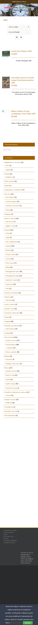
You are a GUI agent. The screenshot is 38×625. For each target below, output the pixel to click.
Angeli (8, 237)
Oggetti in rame (10, 226)
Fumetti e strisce (11, 340)
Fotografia (7, 321)
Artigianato (7, 214)
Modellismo (9, 177)
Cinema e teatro (10, 254)
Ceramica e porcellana (11, 293)
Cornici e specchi (9, 304)
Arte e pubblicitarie (11, 242)
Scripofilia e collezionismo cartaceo (15, 392)
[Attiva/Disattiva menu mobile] (34, 13)
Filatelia (6, 317)
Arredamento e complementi (13, 190)
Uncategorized (8, 407)
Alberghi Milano (25, 555)
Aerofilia (6, 174)
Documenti (9, 359)
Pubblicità (9, 403)
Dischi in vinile (10, 375)
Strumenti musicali (11, 388)
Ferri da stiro (9, 221)
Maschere (9, 300)
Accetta (28, 623)
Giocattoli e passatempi (11, 326)
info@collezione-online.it (19, 1)
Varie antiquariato (9, 415)
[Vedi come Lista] (21, 37)
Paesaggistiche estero (12, 271)
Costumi (8, 259)
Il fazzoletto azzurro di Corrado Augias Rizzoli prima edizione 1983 (22, 80)
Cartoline (7, 230)
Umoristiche (9, 284)
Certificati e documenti (12, 206)
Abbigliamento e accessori (12, 162)
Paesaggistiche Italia (12, 276)
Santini (8, 210)
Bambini (8, 250)
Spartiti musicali (11, 384)
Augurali (8, 246)
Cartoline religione (11, 201)
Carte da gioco (10, 329)
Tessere (8, 395)
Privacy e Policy (16, 623)
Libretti (8, 379)
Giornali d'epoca (10, 344)
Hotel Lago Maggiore (27, 559)
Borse (7, 165)
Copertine (10, 348)
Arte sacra (7, 194)
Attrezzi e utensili (9, 218)
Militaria (6, 356)
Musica (6, 368)
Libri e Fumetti (8, 337)
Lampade (7, 333)
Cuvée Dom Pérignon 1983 (21, 51)
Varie (7, 288)
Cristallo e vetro (9, 309)
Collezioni (7, 297)
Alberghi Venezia (26, 557)
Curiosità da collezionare (11, 313)
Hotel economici (26, 563)
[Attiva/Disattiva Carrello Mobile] (29, 13)
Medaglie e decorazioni (13, 363)
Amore (8, 233)
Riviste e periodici (11, 352)
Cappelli (8, 170)
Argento (6, 185)
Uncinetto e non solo (10, 411)
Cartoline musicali (11, 371)
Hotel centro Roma (26, 561)
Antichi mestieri (9, 181)
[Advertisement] (19, 441)
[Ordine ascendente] (28, 27)
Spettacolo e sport (11, 280)
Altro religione (10, 197)
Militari (8, 267)
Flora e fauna (10, 263)
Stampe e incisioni (10, 399)
